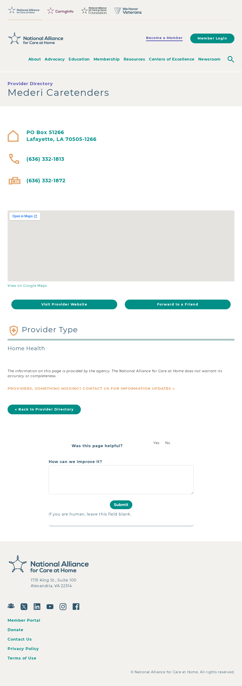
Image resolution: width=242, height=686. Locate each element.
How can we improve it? (75, 462)
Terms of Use (22, 658)
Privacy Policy (23, 649)
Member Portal (24, 620)
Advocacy (55, 59)
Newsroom (209, 59)
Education (79, 59)
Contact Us (20, 639)
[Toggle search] (230, 59)
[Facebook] (77, 606)
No (167, 443)
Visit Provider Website (64, 304)
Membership (107, 59)
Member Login (212, 38)
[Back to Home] (36, 38)
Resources (134, 59)
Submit (121, 504)
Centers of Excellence (171, 59)
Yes (156, 443)
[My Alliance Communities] (12, 605)
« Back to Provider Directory (44, 409)
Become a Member (164, 38)
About (34, 59)
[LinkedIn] (38, 606)
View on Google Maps (27, 286)
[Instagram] (64, 606)
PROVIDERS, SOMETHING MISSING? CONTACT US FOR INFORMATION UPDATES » (91, 388)
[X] (25, 606)
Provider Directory (30, 83)
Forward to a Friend (178, 304)
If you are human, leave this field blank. (90, 514)
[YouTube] (51, 606)
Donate (15, 630)
